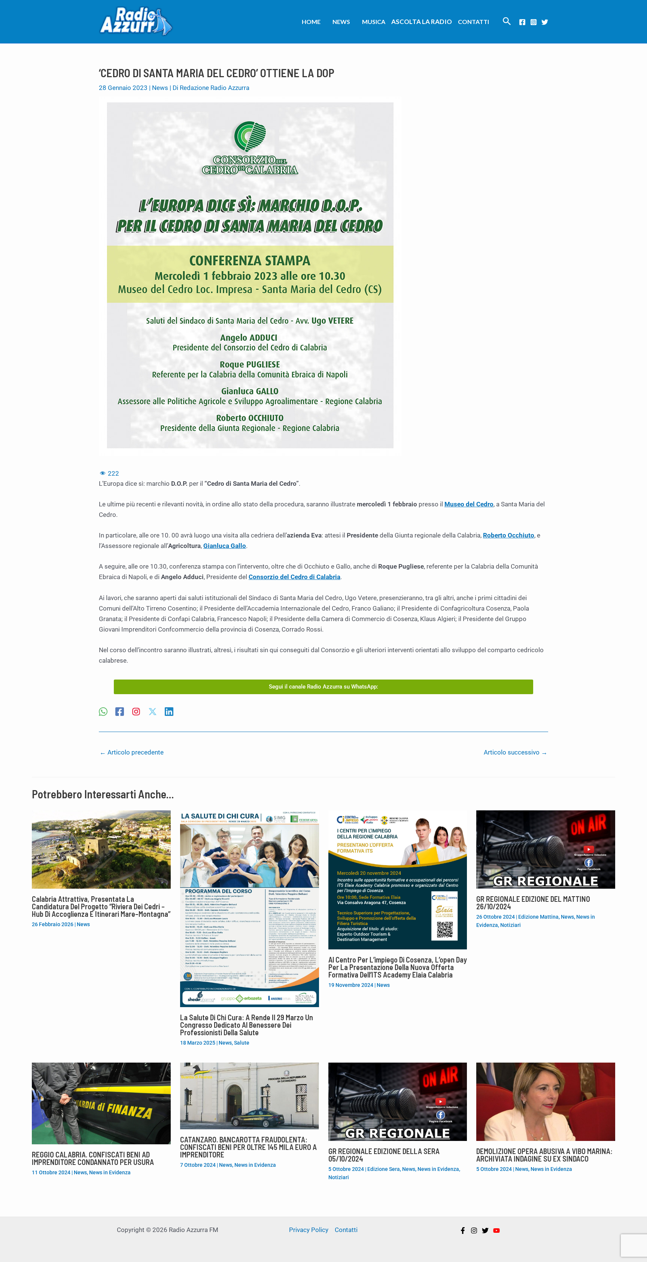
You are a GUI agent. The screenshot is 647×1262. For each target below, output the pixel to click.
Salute (241, 1043)
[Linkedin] (169, 712)
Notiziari (510, 925)
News (341, 21)
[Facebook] (522, 22)
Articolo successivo (515, 752)
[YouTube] (496, 1230)
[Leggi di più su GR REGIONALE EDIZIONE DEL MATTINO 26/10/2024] (545, 849)
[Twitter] (544, 22)
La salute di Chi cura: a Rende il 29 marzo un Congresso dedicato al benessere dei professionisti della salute (246, 1025)
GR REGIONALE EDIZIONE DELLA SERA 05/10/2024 (384, 1155)
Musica (373, 21)
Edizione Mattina (538, 917)
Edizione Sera (383, 1169)
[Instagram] (533, 22)
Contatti (473, 21)
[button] (506, 21)
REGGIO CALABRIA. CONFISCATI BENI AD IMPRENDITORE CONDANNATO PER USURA (93, 1158)
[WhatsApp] (103, 712)
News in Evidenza (110, 1172)
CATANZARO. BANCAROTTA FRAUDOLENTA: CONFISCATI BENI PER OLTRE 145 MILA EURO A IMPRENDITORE (248, 1147)
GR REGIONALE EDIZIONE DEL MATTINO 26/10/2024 (533, 902)
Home (311, 21)
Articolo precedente (132, 752)
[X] (152, 712)
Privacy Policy (308, 1230)
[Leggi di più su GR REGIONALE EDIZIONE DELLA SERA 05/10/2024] (397, 1101)
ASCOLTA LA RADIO (421, 21)
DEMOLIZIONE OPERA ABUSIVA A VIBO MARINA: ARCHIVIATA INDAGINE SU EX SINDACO (544, 1155)
